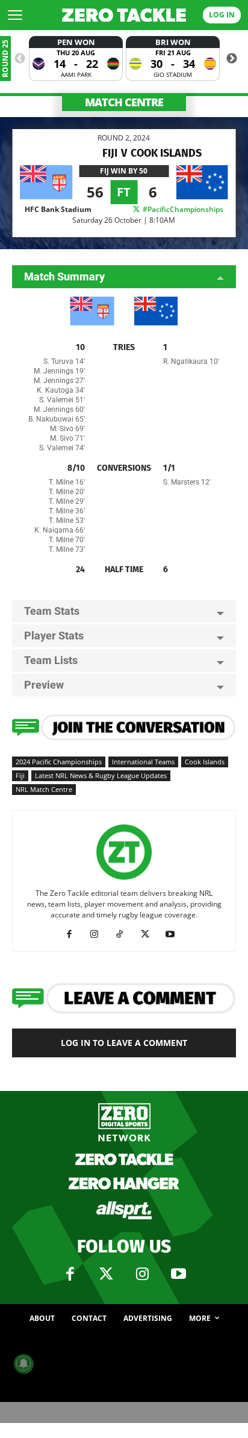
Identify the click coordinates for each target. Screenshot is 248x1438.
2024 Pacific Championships (59, 761)
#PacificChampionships (182, 209)
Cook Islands (205, 761)
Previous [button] (20, 59)
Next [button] (232, 59)
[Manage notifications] (23, 1363)
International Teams (143, 761)
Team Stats (51, 611)
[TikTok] (124, 934)
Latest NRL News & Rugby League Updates (101, 775)
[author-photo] (124, 880)
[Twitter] (106, 1274)
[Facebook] (74, 934)
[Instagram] (99, 934)
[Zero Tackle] (124, 15)
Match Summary (64, 276)
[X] (150, 934)
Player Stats (54, 635)
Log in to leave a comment (124, 1042)
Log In (222, 15)
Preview (44, 684)
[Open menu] (15, 15)
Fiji (20, 775)
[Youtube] (175, 934)
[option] (76, 58)
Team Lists (51, 660)
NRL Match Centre (44, 789)
